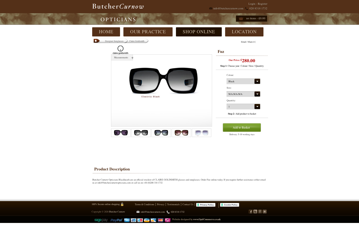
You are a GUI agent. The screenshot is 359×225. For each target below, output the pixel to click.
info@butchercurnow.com (228, 8)
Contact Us (187, 204)
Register (262, 3)
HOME (106, 31)
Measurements (121, 57)
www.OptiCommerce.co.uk (207, 219)
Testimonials (173, 204)
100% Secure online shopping (106, 204)
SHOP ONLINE (199, 31)
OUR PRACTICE (148, 31)
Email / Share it (247, 41)
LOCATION (244, 31)
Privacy (160, 204)
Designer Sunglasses (114, 40)
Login (251, 3)
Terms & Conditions (144, 204)
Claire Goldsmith (136, 40)
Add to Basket (241, 127)
